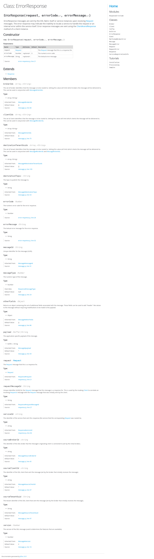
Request (89, 21)
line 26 (33, 218)
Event (111, 36)
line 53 (29, 195)
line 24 (29, 295)
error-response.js (24, 61)
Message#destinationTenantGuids (30, 164)
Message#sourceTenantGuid (28, 513)
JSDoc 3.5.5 (23, 556)
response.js (22, 380)
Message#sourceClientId (27, 484)
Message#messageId (25, 263)
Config (111, 29)
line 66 (29, 108)
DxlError (112, 31)
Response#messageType (27, 289)
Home (113, 6)
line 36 (29, 433)
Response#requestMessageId (28, 405)
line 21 (33, 61)
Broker (111, 24)
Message (112, 41)
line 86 (29, 325)
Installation (114, 62)
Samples (112, 67)
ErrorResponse (114, 34)
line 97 (29, 518)
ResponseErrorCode (116, 16)
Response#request (24, 377)
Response (11, 74)
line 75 (29, 139)
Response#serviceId (25, 430)
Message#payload (24, 348)
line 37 (29, 490)
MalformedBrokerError (117, 39)
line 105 (29, 169)
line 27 (29, 407)
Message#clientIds (36, 90)
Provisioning (114, 65)
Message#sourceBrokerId (27, 456)
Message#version (24, 541)
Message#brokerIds (25, 102)
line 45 (29, 461)
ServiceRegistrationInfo (119, 54)
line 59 (29, 354)
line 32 (33, 241)
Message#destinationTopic (27, 192)
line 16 (29, 547)
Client (86, 390)
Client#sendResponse (86, 26)
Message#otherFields (25, 320)
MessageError (114, 44)
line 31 (29, 266)
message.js (22, 108)
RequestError (114, 49)
